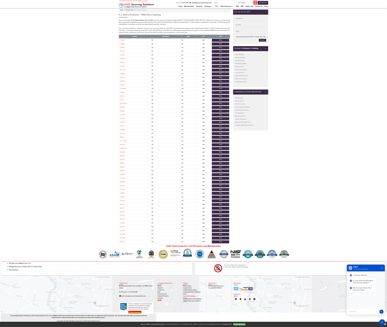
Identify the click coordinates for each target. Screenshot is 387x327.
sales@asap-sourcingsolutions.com (202, 2)
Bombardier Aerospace (242, 110)
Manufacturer (129, 10)
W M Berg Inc (239, 98)
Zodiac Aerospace (240, 119)
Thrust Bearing (239, 54)
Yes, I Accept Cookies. (239, 324)
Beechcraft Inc (239, 101)
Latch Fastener (239, 73)
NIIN (237, 6)
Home (180, 6)
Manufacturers (189, 6)
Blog (266, 6)
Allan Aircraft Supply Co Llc (243, 122)
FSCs (216, 6)
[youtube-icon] (245, 299)
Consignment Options (215, 288)
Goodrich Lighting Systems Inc (244, 125)
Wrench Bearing (240, 57)
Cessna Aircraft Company (242, 107)
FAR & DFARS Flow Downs (216, 286)
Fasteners (199, 6)
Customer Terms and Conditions (192, 299)
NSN (242, 6)
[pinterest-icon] (250, 299)
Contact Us (259, 6)
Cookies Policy (187, 288)
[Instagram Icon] (236, 299)
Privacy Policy (187, 286)
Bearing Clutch (239, 66)
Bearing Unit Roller (240, 63)
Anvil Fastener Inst (240, 82)
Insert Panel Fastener (241, 76)
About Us (160, 288)
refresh (382, 268)
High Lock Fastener (241, 79)
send (381, 312)
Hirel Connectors (240, 104)
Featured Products (163, 296)
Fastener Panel (162, 294)
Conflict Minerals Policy (190, 290)
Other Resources (226, 6)
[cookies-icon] (385, 324)
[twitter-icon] (240, 299)
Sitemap (160, 298)
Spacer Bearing (239, 60)
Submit (262, 40)
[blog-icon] (254, 299)
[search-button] (255, 3)
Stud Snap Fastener (241, 70)
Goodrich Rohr (239, 113)
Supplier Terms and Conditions (192, 301)
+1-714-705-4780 (132, 292)
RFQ (220, 40)
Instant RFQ (263, 2)
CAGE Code (249, 6)
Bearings (208, 6)
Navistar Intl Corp (240, 116)
